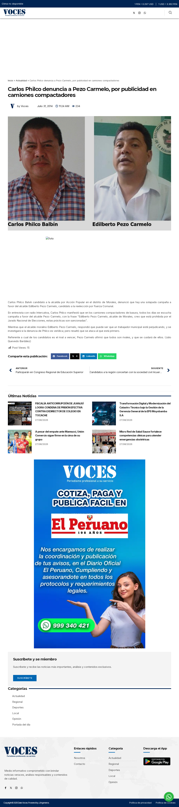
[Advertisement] (89, 44)
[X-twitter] (134, 13)
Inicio (10, 80)
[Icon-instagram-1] (139, 13)
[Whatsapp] (22, 788)
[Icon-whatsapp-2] (145, 13)
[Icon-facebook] (5, 788)
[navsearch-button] (170, 13)
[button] (124, 13)
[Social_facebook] (128, 13)
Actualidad (21, 80)
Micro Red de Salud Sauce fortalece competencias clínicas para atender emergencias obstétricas (140, 435)
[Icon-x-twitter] (11, 788)
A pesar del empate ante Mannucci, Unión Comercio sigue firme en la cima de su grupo (59, 435)
